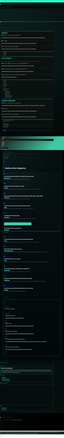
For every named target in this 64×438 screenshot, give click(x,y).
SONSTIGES (4, 86)
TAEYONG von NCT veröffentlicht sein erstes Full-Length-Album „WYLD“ (19, 325)
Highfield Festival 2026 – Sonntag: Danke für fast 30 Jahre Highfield (17, 71)
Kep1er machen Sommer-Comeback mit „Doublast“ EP (17, 268)
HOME (2, 29)
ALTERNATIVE (6, 178)
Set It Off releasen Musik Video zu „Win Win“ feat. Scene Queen (19, 176)
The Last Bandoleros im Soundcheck (12, 228)
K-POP (5, 270)
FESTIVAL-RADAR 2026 (6, 121)
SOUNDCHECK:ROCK (7, 92)
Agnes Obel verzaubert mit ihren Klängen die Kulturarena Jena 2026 (18, 65)
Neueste (8, 160)
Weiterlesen (5, 180)
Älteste (8, 161)
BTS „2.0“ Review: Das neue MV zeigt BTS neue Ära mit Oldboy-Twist (18, 349)
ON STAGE (5, 217)
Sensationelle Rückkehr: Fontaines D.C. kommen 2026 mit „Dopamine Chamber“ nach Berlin (23, 37)
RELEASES (4, 54)
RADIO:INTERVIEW (5, 123)
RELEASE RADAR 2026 (6, 88)
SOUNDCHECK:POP (7, 94)
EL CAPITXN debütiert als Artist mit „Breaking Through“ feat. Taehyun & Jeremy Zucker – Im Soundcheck (26, 341)
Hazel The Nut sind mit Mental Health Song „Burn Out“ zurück (18, 288)
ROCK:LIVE (4, 80)
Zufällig (8, 163)
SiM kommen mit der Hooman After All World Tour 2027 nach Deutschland (19, 43)
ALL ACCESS (4, 122)
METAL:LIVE (5, 81)
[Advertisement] (32, 15)
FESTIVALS (4, 53)
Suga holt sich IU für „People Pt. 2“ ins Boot (14, 186)
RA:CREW (4, 129)
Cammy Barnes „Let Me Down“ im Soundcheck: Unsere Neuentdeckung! (19, 333)
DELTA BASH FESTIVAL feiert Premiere (13, 249)
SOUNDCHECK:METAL (7, 93)
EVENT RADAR (4, 98)
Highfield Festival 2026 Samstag (9, 77)
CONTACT (3, 128)
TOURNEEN (4, 52)
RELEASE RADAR (4, 87)
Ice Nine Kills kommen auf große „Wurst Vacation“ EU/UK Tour (18, 239)
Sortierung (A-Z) (9, 164)
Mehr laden (5, 298)
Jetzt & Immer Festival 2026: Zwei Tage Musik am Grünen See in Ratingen (19, 48)
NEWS (2, 30)
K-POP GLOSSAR (5, 127)
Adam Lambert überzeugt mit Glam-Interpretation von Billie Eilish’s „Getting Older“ (23, 195)
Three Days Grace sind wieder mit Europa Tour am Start (17, 205)
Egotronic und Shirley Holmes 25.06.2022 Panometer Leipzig (18, 278)
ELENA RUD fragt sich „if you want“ (12, 258)
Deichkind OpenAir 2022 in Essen (12, 215)
